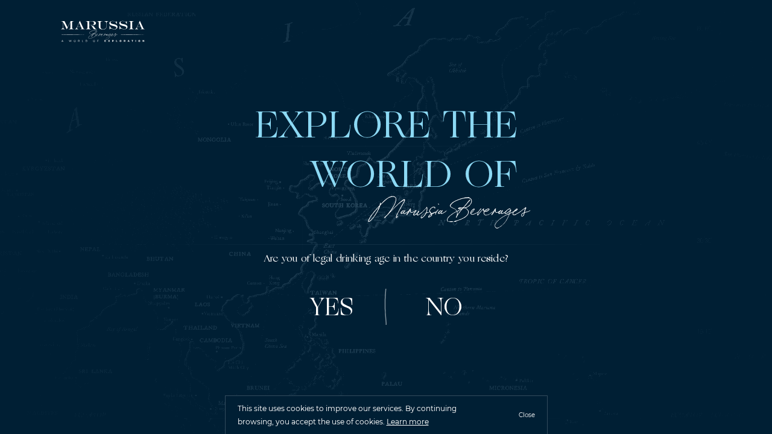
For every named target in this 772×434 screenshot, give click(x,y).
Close (527, 415)
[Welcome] (102, 33)
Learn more (408, 421)
